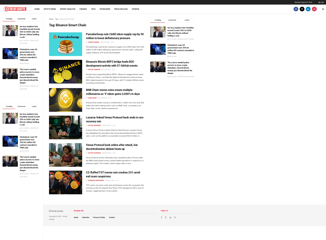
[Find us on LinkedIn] (308, 9)
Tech (93, 9)
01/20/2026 (106, 42)
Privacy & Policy (99, 217)
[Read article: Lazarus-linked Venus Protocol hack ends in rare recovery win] (65, 127)
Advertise (85, 217)
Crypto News (50, 9)
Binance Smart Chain (67, 19)
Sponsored (105, 9)
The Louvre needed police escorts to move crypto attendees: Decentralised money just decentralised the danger (179, 67)
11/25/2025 (107, 69)
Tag (56, 19)
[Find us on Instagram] (314, 9)
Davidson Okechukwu (96, 180)
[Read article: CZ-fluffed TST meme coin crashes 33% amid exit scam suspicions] (65, 182)
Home (37, 9)
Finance (83, 9)
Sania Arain (92, 98)
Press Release (121, 9)
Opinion (135, 9)
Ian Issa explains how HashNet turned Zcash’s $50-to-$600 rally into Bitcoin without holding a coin (30, 31)
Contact (112, 217)
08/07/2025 (110, 180)
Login (322, 2)
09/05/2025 (107, 125)
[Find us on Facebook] (296, 9)
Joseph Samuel (93, 42)
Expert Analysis (67, 9)
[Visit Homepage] (15, 9)
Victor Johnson (94, 69)
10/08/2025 (103, 98)
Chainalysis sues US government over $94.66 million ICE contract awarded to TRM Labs (28, 54)
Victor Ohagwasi (94, 125)
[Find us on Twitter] (302, 9)
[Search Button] (323, 9)
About (76, 217)
